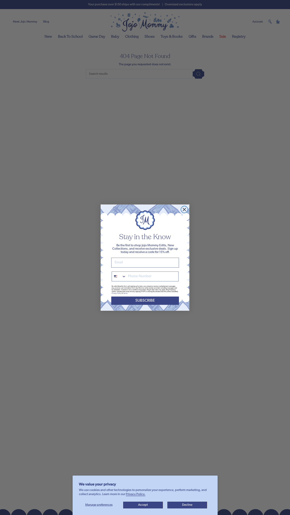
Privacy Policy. (135, 494)
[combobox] (119, 276)
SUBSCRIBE (145, 301)
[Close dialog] (184, 209)
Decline (187, 505)
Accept (143, 505)
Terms (125, 293)
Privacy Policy (116, 293)
